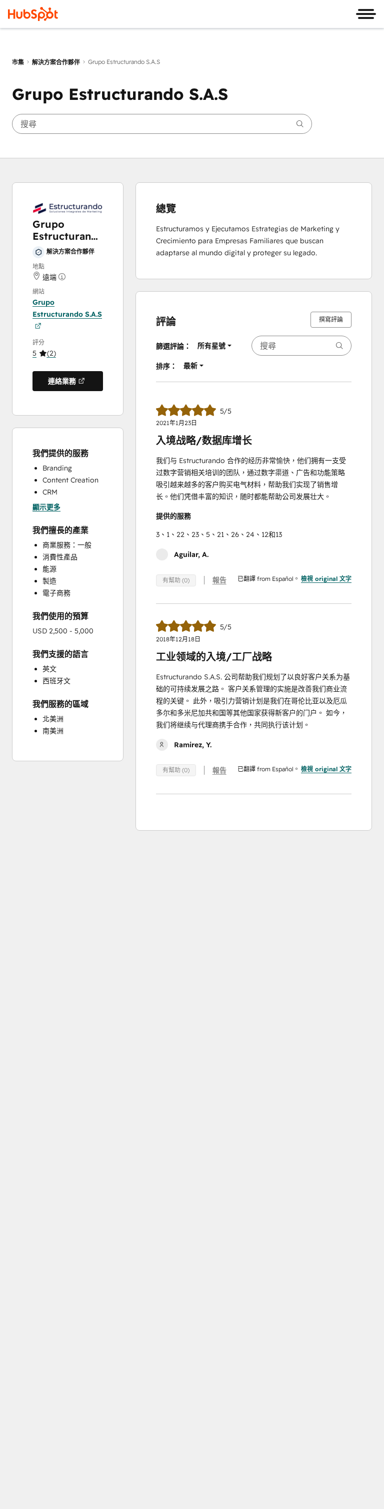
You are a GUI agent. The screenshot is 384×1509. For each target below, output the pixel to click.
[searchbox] (162, 124)
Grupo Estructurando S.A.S (67, 308)
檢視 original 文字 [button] (326, 578)
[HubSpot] (33, 13)
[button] (44, 353)
